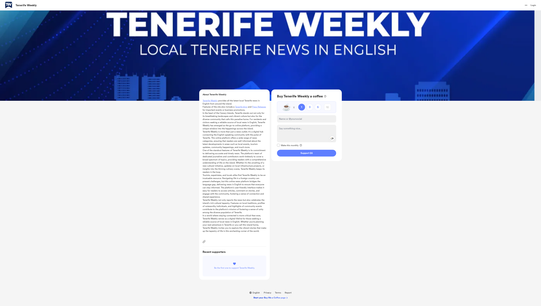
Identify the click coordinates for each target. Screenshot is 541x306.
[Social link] (204, 241)
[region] (306, 125)
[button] (526, 5)
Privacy (267, 292)
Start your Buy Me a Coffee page (269, 297)
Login (533, 5)
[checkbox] (288, 145)
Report (288, 292)
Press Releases (259, 107)
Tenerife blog (241, 107)
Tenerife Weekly (26, 5)
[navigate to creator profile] (8, 5)
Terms (278, 292)
